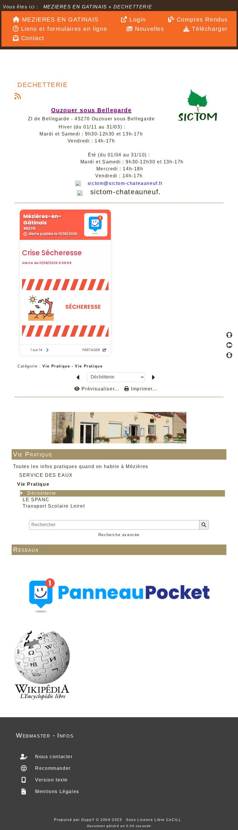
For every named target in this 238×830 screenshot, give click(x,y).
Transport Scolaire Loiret (54, 506)
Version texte (51, 779)
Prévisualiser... (100, 388)
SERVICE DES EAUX (46, 475)
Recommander (52, 768)
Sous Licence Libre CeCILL (154, 820)
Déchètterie (41, 493)
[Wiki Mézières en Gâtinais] (42, 664)
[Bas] (229, 355)
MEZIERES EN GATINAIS (75, 6)
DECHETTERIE (42, 84)
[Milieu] (229, 345)
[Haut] (229, 335)
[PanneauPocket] (119, 593)
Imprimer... (143, 388)
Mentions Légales (56, 791)
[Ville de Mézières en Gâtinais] (119, 427)
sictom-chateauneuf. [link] (125, 192)
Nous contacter (53, 756)
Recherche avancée (119, 535)
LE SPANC (36, 499)
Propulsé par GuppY (75, 820)
